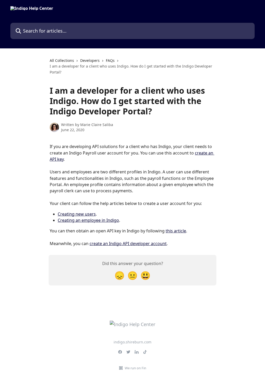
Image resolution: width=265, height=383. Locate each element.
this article (176, 231)
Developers (90, 60)
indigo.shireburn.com (132, 342)
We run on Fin (135, 368)
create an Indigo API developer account (128, 243)
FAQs (110, 60)
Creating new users (77, 214)
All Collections (62, 60)
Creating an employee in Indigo (88, 220)
